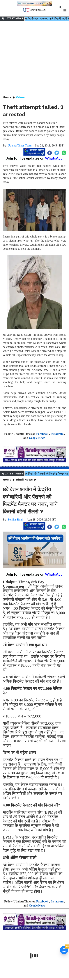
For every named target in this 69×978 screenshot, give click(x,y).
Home (7, 97)
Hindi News (24, 479)
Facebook (42, 433)
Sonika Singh (15, 519)
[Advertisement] (34, 58)
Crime (20, 97)
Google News (37, 437)
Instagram (57, 433)
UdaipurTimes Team (19, 145)
